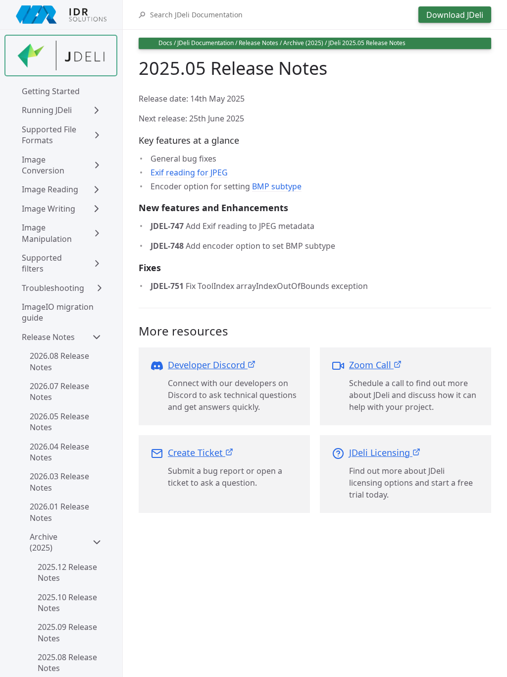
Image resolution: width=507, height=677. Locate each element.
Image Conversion (43, 165)
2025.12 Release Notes (68, 572)
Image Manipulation (47, 233)
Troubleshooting (53, 287)
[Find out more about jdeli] (60, 55)
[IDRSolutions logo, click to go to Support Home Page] (61, 14)
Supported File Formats (50, 135)
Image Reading (50, 189)
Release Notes (48, 337)
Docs (165, 43)
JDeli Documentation (205, 43)
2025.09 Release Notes (68, 632)
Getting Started (51, 91)
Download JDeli (454, 14)
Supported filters (43, 263)
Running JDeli (47, 110)
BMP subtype (277, 186)
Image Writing (48, 208)
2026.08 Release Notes (60, 361)
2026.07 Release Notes (60, 391)
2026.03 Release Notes (60, 482)
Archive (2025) (44, 542)
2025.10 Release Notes (68, 603)
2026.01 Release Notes (60, 512)
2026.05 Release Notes (60, 422)
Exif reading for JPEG (189, 172)
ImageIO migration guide (59, 312)
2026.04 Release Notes (60, 452)
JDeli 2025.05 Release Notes (367, 43)
